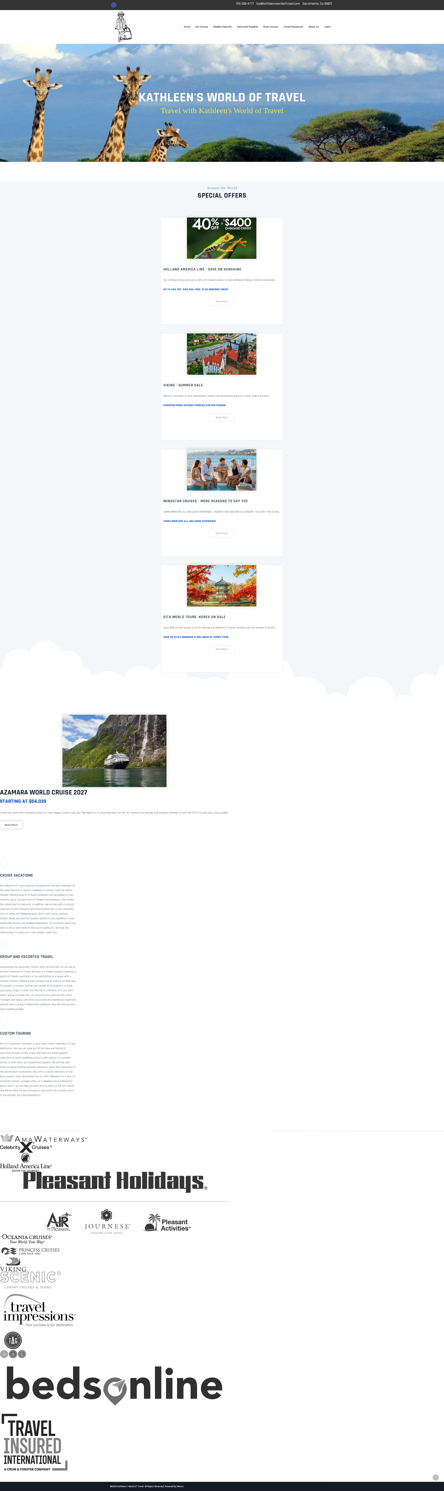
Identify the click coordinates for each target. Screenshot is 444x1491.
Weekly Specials (222, 27)
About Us (313, 27)
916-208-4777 (245, 4)
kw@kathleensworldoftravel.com (278, 4)
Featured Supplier (247, 27)
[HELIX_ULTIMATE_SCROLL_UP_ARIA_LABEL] (436, 1477)
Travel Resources (293, 27)
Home (187, 27)
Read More (222, 301)
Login (327, 27)
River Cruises (270, 27)
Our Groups (201, 27)
